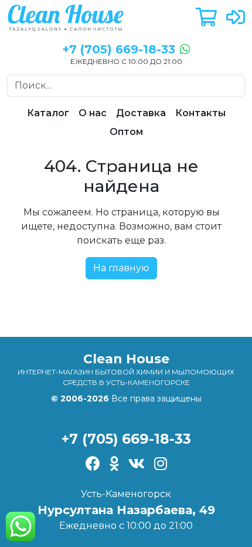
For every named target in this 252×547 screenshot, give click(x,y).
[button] (206, 18)
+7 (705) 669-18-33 (126, 438)
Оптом (126, 131)
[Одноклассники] (114, 464)
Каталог (48, 113)
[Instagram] (160, 464)
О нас (93, 113)
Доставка (141, 113)
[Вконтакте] (136, 464)
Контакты (200, 113)
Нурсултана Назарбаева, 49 (126, 510)
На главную (121, 268)
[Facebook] (93, 464)
